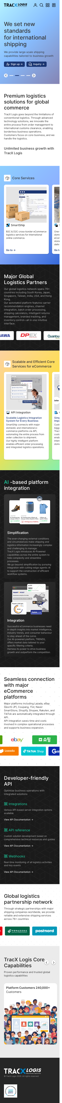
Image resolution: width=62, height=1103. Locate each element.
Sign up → (17, 67)
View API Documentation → (18, 823)
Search (41, 5)
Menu (47, 5)
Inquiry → (38, 67)
